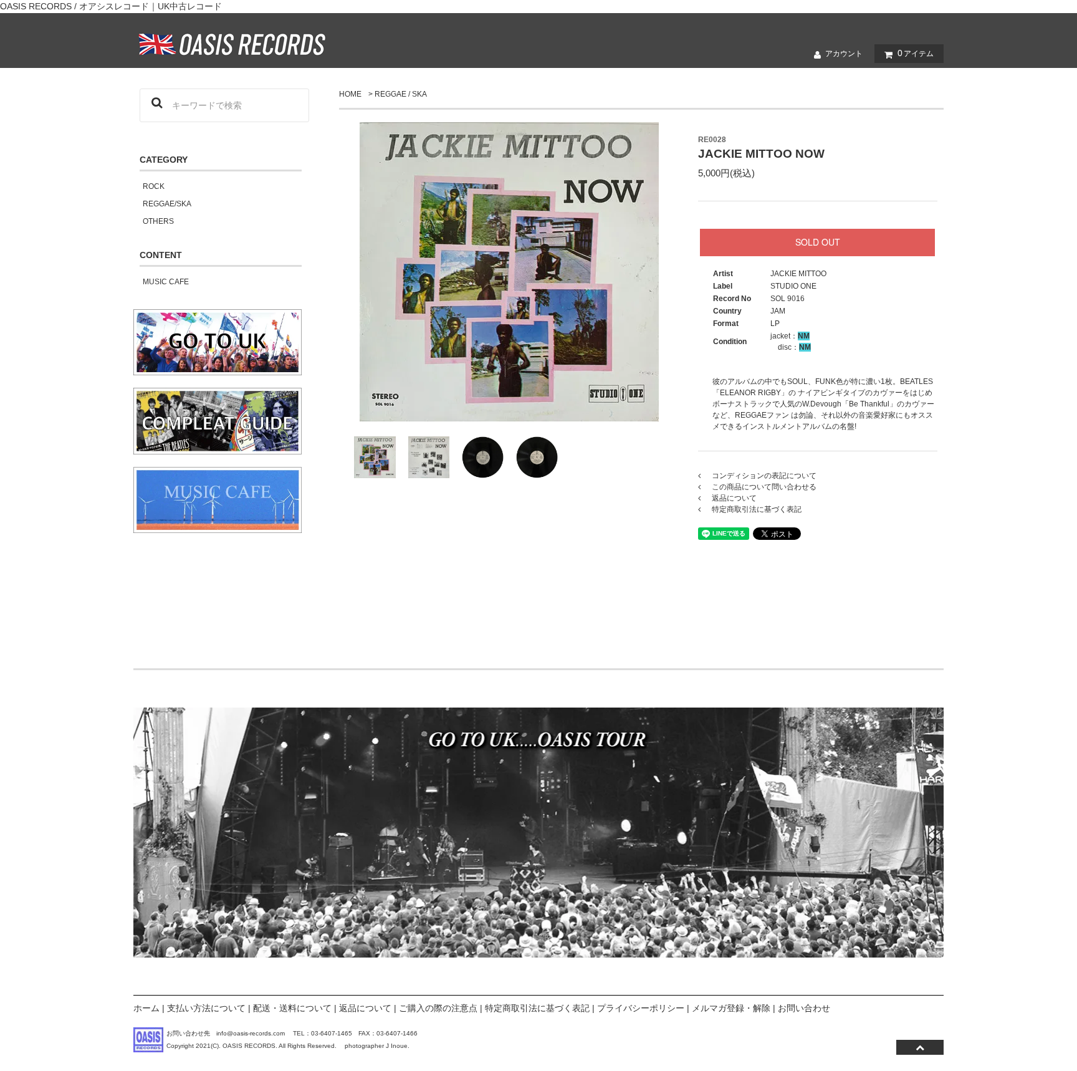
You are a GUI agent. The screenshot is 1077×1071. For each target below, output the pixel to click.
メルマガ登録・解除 (731, 1008)
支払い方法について (206, 1008)
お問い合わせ (804, 1008)
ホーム (146, 1008)
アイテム (915, 53)
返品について (365, 1008)
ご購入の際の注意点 (438, 1008)
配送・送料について (292, 1008)
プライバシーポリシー (640, 1008)
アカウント (844, 53)
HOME (350, 94)
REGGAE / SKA (401, 94)
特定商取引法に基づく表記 (537, 1008)
